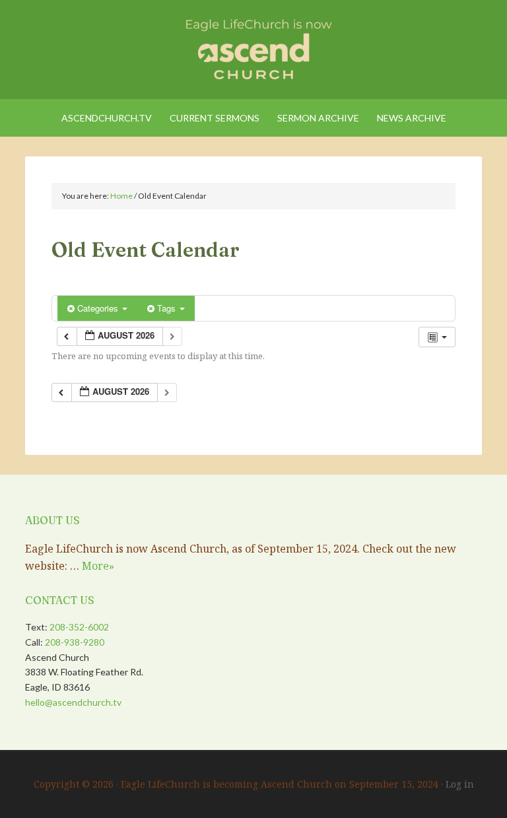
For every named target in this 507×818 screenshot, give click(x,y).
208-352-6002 (79, 626)
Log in (460, 784)
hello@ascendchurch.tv (73, 702)
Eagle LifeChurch (253, 46)
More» (98, 566)
